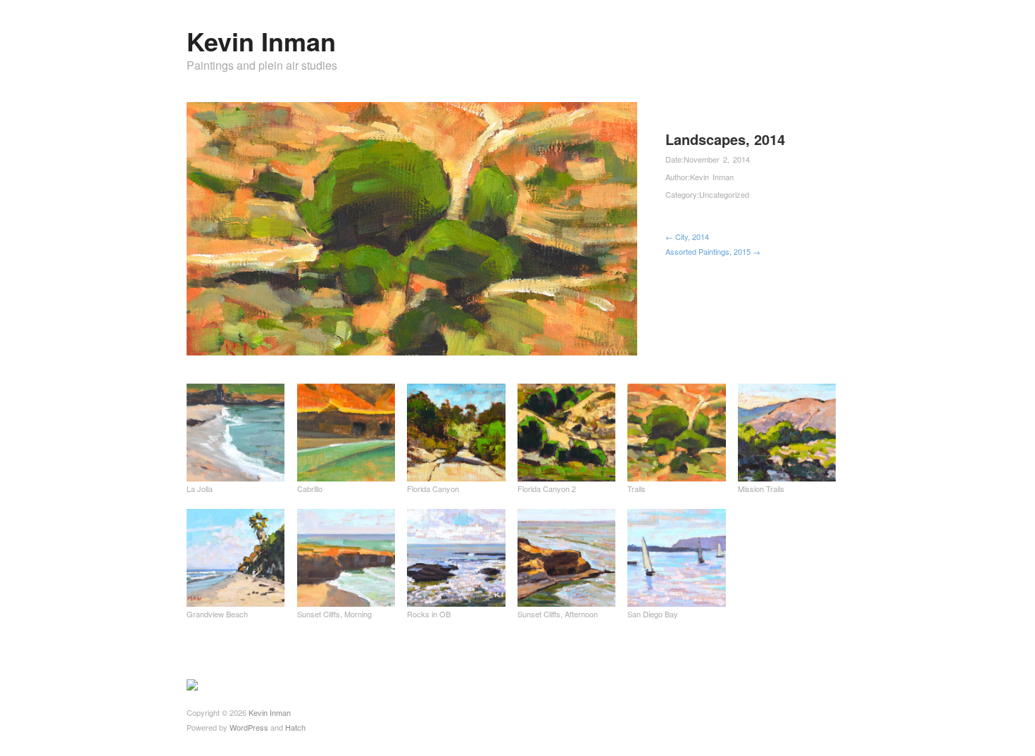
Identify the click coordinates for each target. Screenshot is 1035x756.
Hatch (295, 727)
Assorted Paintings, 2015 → (712, 251)
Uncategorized (724, 194)
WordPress (249, 727)
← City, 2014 (687, 236)
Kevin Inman (261, 41)
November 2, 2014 (717, 159)
